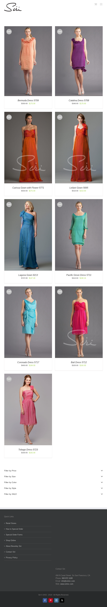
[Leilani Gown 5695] (79, 113)
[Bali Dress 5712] (79, 288)
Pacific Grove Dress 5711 (78, 275)
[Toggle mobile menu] (101, 4)
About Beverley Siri (13, 546)
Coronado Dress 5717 (28, 362)
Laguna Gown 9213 (28, 275)
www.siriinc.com (66, 584)
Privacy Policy (12, 558)
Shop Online (11, 540)
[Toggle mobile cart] (95, 4)
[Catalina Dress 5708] (79, 27)
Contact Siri (10, 552)
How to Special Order (14, 529)
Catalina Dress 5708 (79, 100)
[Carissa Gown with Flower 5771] (28, 113)
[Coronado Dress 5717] (28, 288)
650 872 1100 (67, 578)
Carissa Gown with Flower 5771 (28, 188)
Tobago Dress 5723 (28, 449)
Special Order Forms (14, 535)
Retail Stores (11, 523)
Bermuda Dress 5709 (28, 100)
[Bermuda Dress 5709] (28, 27)
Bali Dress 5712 (79, 362)
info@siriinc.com (68, 581)
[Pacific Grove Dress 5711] (79, 200)
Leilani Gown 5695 (79, 188)
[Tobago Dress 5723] (28, 375)
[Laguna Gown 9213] (28, 200)
